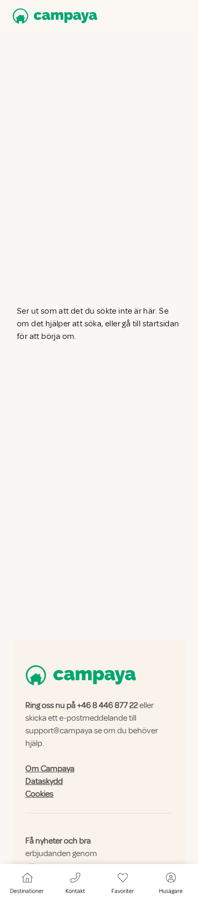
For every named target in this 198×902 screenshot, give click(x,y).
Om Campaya (49, 768)
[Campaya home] (52, 16)
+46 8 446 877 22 (107, 705)
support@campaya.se (63, 730)
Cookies (39, 794)
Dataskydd (44, 781)
